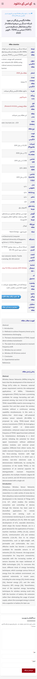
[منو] (3, 4)
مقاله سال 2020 (21, 73)
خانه (30, 14)
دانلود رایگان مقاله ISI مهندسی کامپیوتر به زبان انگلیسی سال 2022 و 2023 (16, 15)
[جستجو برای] (34, 4)
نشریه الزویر (23, 97)
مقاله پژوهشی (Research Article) (16, 106)
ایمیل (33, 661)
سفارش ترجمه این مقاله (9, 307)
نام (34, 652)
